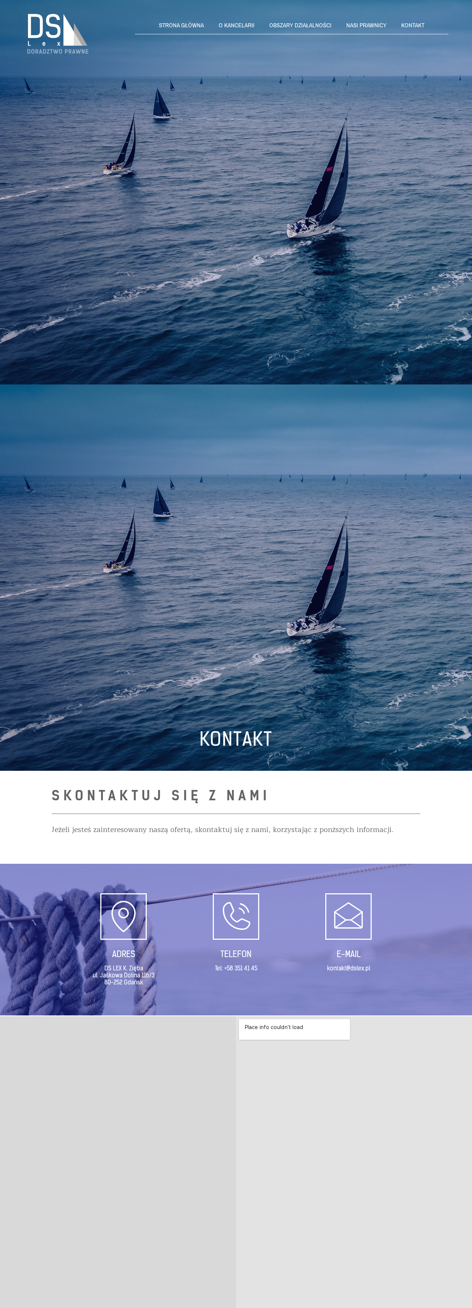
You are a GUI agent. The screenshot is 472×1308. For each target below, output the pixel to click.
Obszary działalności (300, 25)
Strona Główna (181, 25)
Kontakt (412, 25)
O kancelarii (236, 25)
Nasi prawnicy (366, 25)
